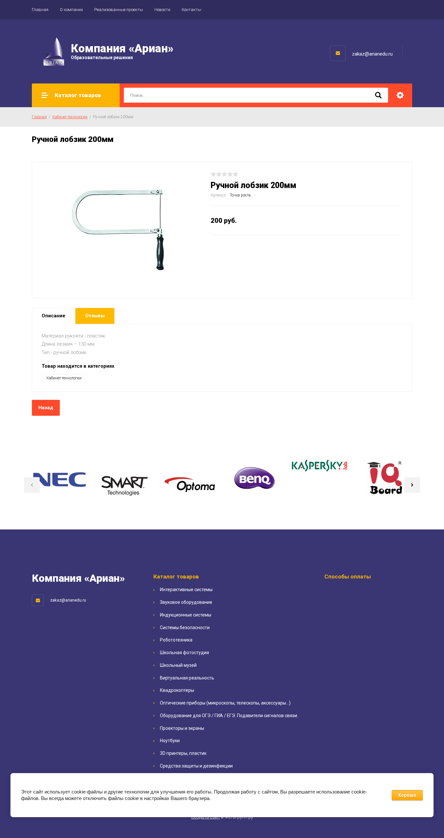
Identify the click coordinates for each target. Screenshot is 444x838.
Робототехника (176, 639)
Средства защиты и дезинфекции (196, 765)
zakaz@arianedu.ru (372, 54)
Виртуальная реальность (187, 677)
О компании (71, 9)
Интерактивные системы (186, 589)
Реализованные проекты (118, 9)
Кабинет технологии (69, 117)
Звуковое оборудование (186, 602)
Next (412, 485)
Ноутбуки (170, 740)
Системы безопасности (185, 627)
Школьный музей (178, 665)
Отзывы (95, 316)
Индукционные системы (185, 614)
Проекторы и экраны (182, 728)
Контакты (191, 9)
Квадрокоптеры (177, 690)
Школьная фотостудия (184, 652)
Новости (162, 9)
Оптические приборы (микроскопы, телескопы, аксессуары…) (225, 702)
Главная (40, 9)
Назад (45, 408)
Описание (53, 316)
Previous (32, 485)
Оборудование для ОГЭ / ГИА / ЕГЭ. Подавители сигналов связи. (229, 715)
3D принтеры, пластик (183, 753)
